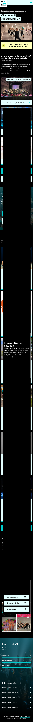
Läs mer (9, 357)
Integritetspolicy (25, 716)
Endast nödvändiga (13, 603)
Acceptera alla (11, 609)
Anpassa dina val (12, 597)
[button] (31, 2)
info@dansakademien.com (9, 650)
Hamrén (24, 719)
